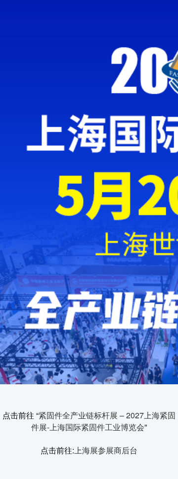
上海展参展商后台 (105, 450)
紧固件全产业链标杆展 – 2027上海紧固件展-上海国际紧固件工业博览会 (103, 421)
